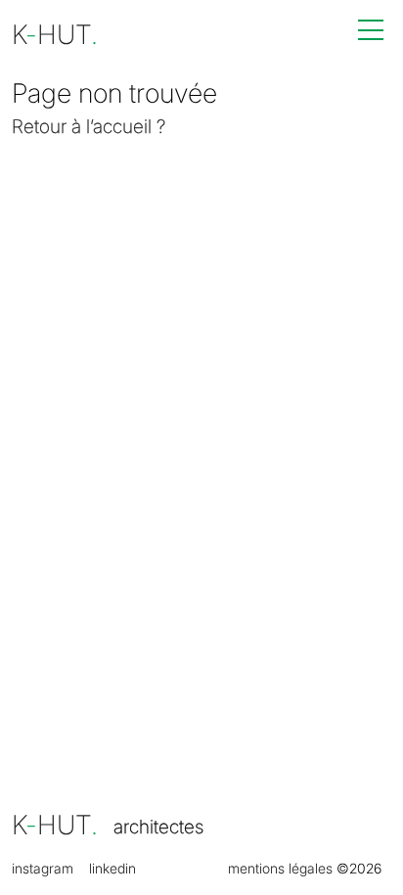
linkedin (112, 868)
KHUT (55, 825)
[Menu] (370, 30)
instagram (42, 868)
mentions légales (280, 868)
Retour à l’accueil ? (88, 126)
